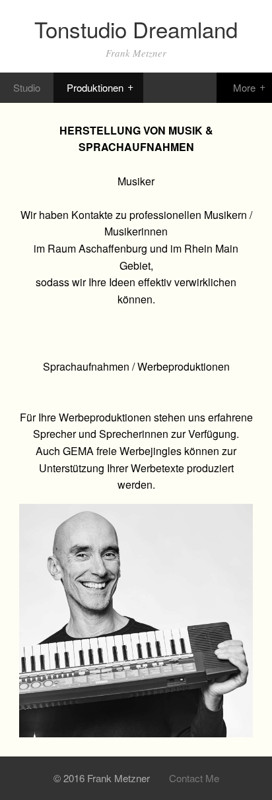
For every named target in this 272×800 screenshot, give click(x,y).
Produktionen (95, 87)
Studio (26, 87)
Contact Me (194, 778)
